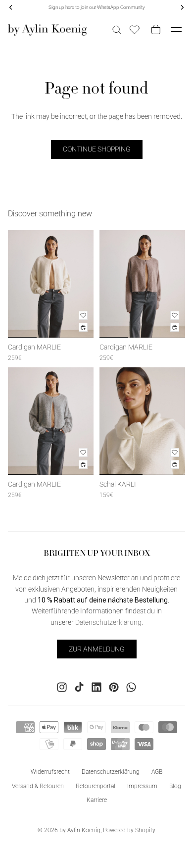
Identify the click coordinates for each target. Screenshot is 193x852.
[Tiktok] (79, 687)
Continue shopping (97, 149)
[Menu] (176, 30)
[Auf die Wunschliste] (83, 315)
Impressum (142, 785)
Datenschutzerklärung (111, 771)
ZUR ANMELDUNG (97, 648)
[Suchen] (117, 30)
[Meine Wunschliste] (135, 30)
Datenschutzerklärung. (109, 622)
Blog (175, 785)
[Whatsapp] (131, 687)
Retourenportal (95, 785)
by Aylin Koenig (79, 830)
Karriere (97, 800)
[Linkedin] (96, 687)
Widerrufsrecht (50, 771)
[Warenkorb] (154, 30)
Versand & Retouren (38, 785)
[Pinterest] (114, 687)
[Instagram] (62, 687)
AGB (156, 771)
